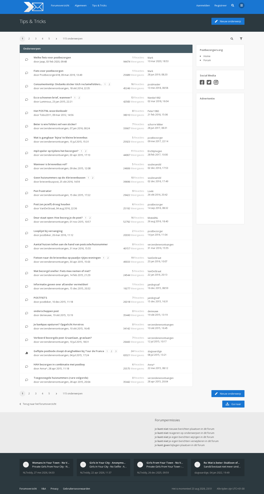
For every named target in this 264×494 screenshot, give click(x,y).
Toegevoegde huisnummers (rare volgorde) (61, 377)
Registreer (221, 5)
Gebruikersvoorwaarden (76, 488)
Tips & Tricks (33, 21)
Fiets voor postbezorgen (48, 71)
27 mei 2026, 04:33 (44, 472)
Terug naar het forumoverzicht (39, 404)
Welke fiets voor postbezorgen (52, 57)
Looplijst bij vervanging (48, 231)
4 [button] (42, 38)
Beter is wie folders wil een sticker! (55, 124)
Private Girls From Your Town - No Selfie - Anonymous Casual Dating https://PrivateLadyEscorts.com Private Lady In (165, 466)
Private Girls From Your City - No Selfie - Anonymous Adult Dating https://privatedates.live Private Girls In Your (51, 466)
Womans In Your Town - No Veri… (52, 462)
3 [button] (36, 38)
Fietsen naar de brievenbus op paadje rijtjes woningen (67, 257)
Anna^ (43, 368)
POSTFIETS (40, 297)
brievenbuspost (49, 181)
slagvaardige (155, 351)
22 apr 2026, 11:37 (101, 472)
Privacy (54, 488)
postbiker (45, 235)
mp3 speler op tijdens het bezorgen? (56, 151)
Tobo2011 (45, 115)
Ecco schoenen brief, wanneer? (53, 97)
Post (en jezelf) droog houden (52, 204)
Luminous (45, 101)
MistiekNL (153, 218)
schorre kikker (155, 124)
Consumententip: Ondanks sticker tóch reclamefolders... (68, 84)
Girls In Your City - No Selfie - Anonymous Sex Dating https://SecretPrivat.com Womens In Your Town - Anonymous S (108, 466)
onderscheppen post (46, 311)
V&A (43, 488)
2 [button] (29, 38)
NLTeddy (28, 472)
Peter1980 (153, 111)
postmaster (154, 84)
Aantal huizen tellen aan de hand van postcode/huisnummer (71, 244)
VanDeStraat (47, 208)
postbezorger (155, 137)
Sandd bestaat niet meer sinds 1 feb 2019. (222, 466)
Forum (207, 60)
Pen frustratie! (42, 191)
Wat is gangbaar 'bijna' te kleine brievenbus (60, 137)
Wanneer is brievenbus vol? (50, 164)
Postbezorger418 (50, 75)
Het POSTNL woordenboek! (50, 111)
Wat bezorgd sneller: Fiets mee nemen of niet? (62, 271)
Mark (150, 57)
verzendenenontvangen (54, 88)
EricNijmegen (155, 151)
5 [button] (49, 38)
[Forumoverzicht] (33, 7)
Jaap (42, 61)
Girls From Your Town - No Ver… (166, 462)
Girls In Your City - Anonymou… (108, 462)
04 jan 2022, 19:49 (219, 472)
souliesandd (154, 164)
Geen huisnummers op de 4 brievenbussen (59, 177)
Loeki (150, 191)
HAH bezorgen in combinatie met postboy (59, 364)
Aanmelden (203, 5)
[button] (56, 38)
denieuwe (46, 315)
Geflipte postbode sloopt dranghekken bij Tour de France (69, 351)
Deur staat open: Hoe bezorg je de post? (58, 217)
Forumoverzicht (28, 488)
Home (207, 56)
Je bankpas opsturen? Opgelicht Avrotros (59, 324)
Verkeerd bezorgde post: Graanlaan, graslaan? (63, 337)
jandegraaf (154, 284)
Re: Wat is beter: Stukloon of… (222, 462)
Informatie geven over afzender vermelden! (61, 284)
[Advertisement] (215, 161)
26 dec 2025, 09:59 (158, 472)
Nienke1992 (154, 97)
